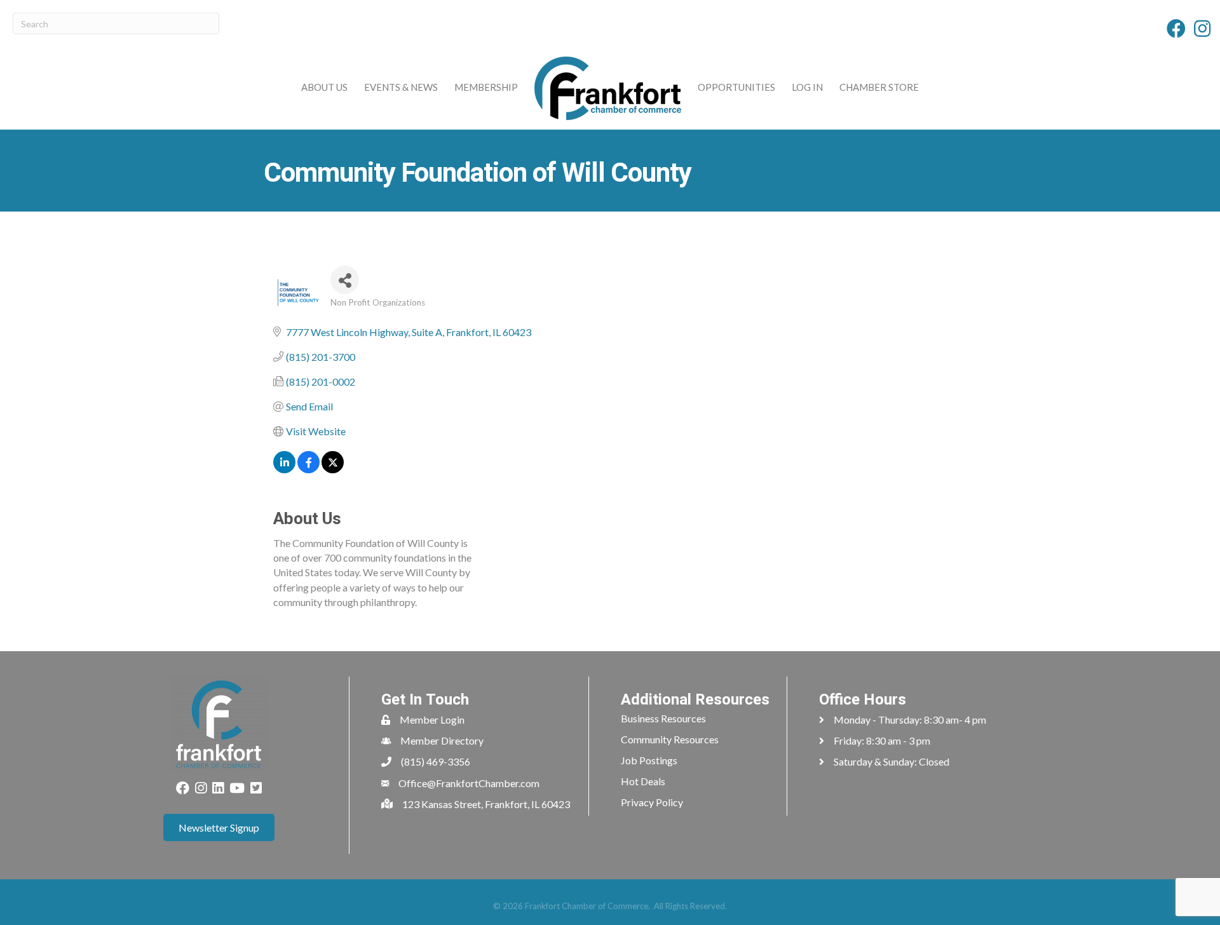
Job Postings (649, 760)
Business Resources (663, 718)
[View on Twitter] (333, 469)
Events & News (401, 87)
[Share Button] (344, 280)
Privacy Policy (652, 802)
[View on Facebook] (308, 469)
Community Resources (670, 739)
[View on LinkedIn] (284, 469)
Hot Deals (643, 781)
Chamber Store (879, 87)
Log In (807, 87)
